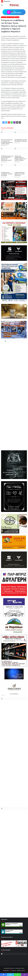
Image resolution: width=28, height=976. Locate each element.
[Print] (20, 122)
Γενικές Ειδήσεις (10, 17)
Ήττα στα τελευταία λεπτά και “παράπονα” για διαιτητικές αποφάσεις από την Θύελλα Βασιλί (7, 142)
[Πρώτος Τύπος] (14, 5)
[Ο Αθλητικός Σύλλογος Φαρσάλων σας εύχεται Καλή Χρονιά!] (21, 167)
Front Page (4, 17)
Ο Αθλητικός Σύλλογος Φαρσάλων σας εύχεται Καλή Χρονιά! (19, 174)
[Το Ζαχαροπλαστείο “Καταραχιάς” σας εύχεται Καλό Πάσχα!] (7, 167)
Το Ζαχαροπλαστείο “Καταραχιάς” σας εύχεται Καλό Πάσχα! (6, 174)
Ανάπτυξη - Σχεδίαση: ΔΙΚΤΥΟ (18, 970)
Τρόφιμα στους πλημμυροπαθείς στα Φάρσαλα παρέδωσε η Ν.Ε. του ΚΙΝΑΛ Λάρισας (20, 158)
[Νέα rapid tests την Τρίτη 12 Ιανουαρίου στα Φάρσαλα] (21, 134)
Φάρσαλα (17, 17)
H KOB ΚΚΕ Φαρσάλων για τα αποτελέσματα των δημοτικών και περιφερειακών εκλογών (7, 158)
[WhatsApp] (12, 122)
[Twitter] (6, 122)
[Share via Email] (17, 122)
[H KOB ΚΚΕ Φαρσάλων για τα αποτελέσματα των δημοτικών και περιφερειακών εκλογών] (7, 151)
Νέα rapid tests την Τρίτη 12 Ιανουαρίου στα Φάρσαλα (21, 140)
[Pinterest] (9, 122)
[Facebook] (3, 122)
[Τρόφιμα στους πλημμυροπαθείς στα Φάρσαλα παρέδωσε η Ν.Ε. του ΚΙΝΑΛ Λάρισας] (21, 151)
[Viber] (14, 122)
